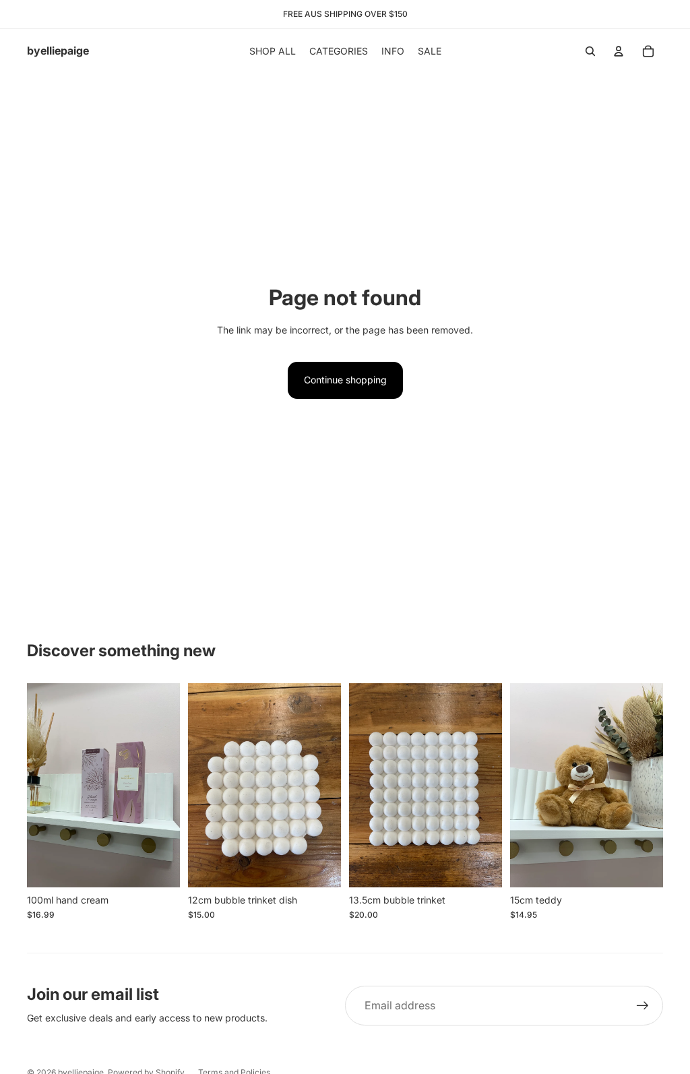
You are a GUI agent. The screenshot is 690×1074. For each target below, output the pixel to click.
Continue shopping (345, 379)
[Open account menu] (618, 51)
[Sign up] (643, 1006)
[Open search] (590, 51)
